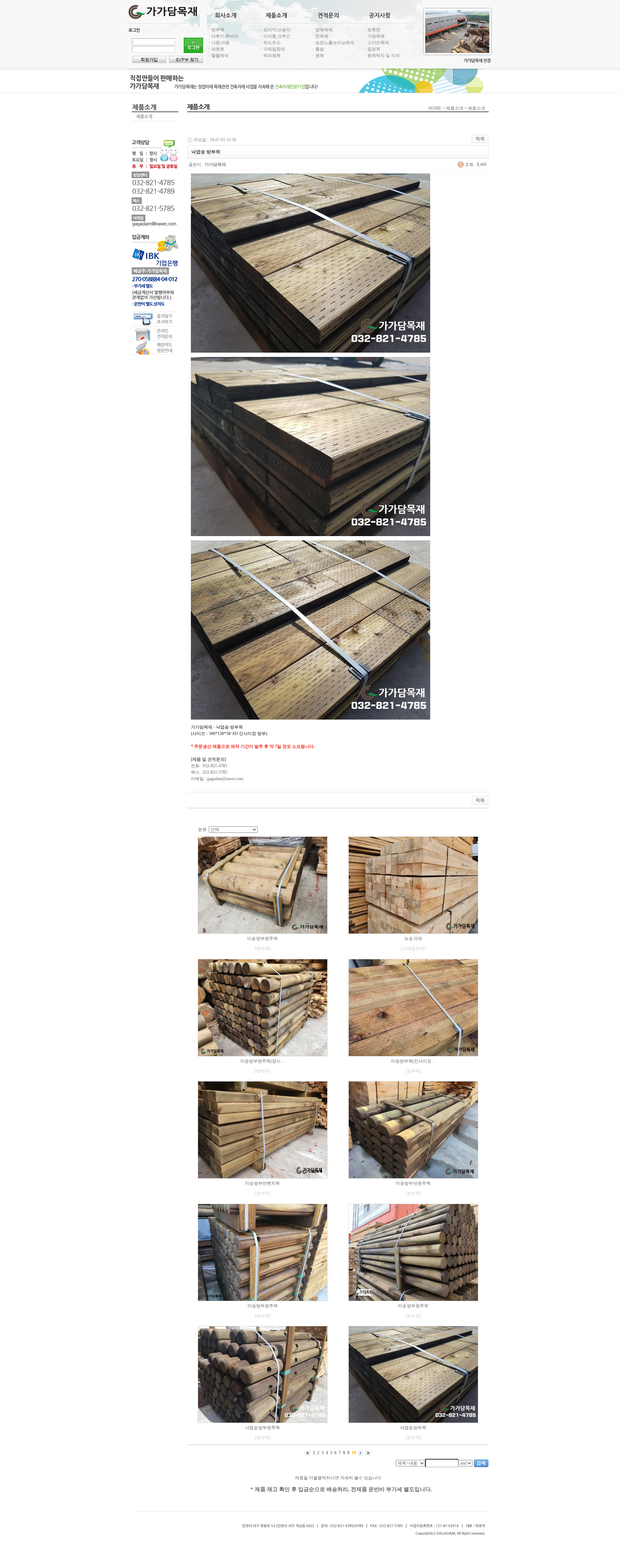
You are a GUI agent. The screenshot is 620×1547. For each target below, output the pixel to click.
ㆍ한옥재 (319, 36)
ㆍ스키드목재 (376, 42)
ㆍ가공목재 (374, 36)
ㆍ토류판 (371, 29)
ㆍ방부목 (215, 29)
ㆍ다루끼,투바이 (222, 36)
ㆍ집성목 (371, 49)
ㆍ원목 (317, 55)
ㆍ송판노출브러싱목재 (332, 42)
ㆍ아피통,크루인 (274, 36)
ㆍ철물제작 (218, 55)
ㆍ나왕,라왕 (218, 42)
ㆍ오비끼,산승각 (274, 29)
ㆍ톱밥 (317, 49)
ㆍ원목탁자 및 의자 (381, 55)
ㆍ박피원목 (270, 55)
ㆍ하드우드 (270, 42)
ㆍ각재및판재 (272, 49)
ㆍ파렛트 (215, 49)
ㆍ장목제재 (322, 29)
